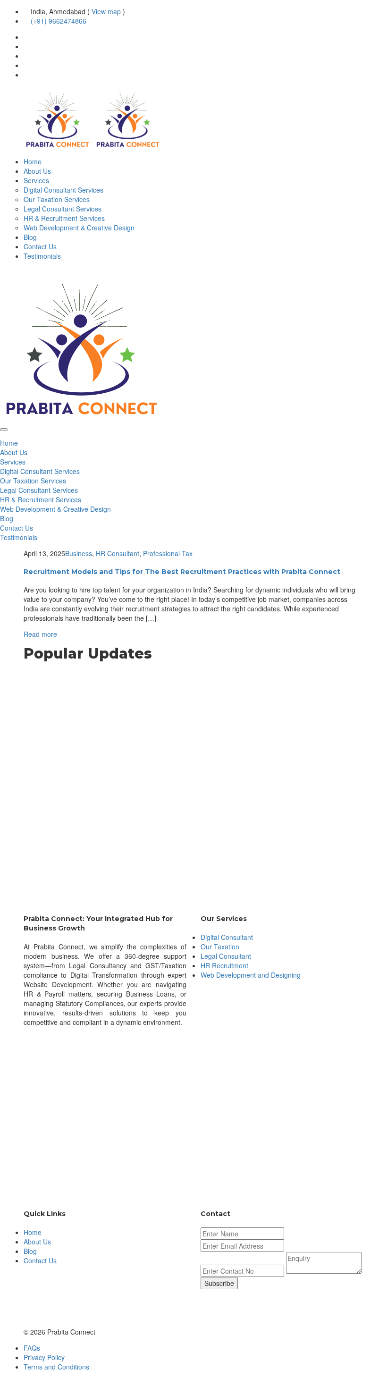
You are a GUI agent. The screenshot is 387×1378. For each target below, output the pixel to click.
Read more (40, 634)
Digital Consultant (227, 937)
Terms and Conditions (56, 1366)
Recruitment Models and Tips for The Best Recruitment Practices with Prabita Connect (182, 571)
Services (36, 180)
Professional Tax (168, 553)
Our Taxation (220, 946)
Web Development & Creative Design (79, 227)
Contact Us (40, 246)
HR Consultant (117, 553)
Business (78, 553)
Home (33, 161)
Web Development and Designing (251, 975)
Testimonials (42, 256)
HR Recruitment (224, 965)
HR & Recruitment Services (64, 218)
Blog (30, 237)
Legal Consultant (226, 956)
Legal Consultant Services (62, 208)
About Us (37, 171)
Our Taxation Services (57, 199)
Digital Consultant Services (63, 189)
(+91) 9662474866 (58, 20)
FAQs (32, 1348)
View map (106, 11)
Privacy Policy (44, 1357)
